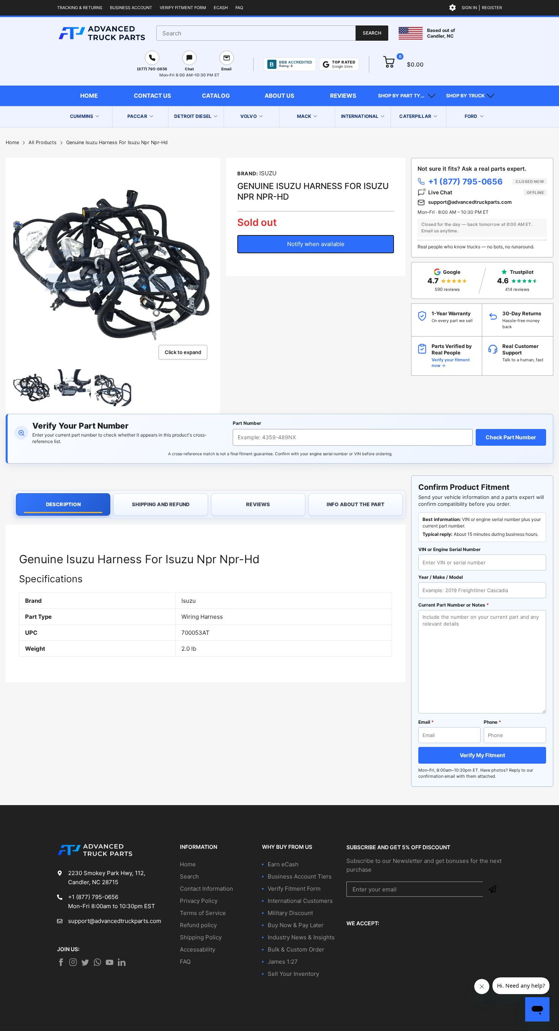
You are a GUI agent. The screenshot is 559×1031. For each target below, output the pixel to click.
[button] (406, 96)
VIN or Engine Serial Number (449, 549)
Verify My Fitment (482, 755)
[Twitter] (73, 962)
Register (492, 7)
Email (426, 722)
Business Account (131, 7)
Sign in (469, 7)
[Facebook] (61, 962)
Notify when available (316, 244)
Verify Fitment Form (183, 7)
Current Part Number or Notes (453, 605)
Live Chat (486, 192)
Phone (492, 722)
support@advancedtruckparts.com (470, 202)
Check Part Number (511, 437)
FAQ (239, 7)
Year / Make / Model (440, 577)
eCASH (221, 7)
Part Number (247, 423)
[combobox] (272, 33)
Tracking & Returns (79, 7)
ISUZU (267, 173)
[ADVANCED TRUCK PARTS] (101, 33)
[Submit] (492, 889)
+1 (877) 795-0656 (486, 181)
